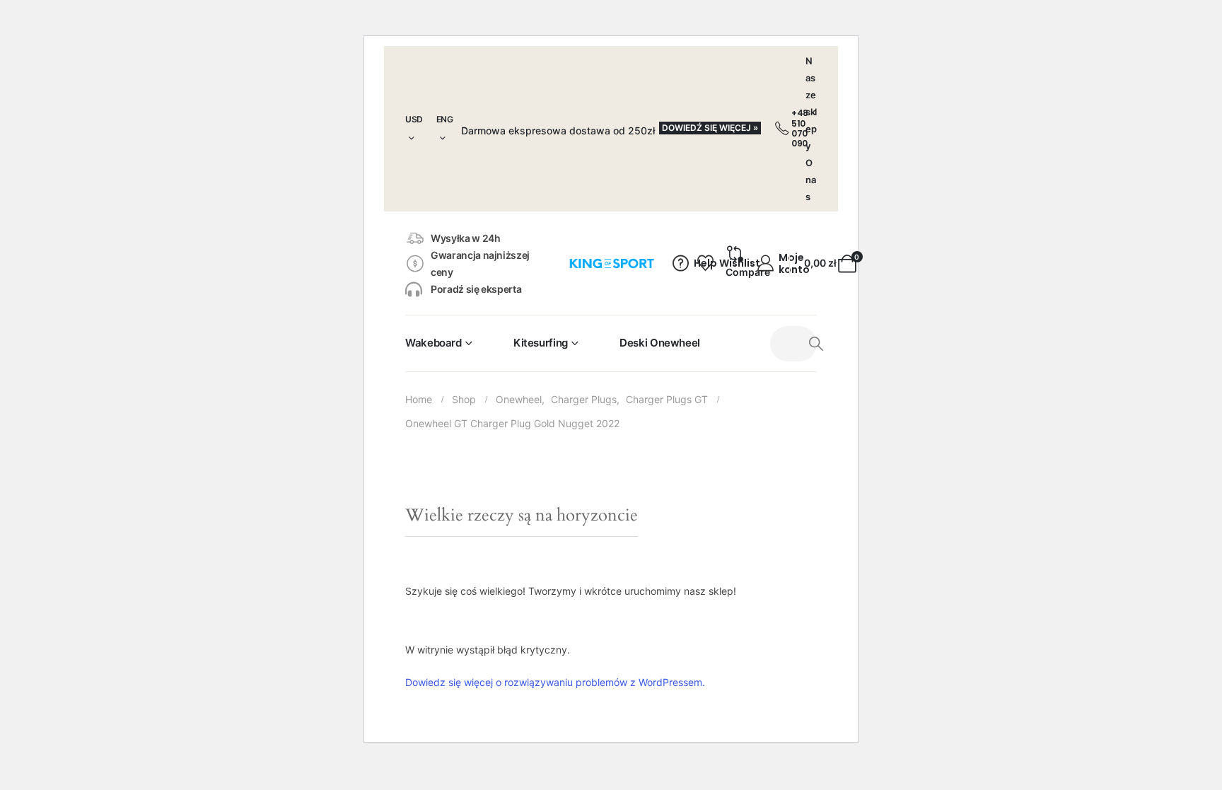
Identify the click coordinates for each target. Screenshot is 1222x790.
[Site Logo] (611, 264)
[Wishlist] (703, 263)
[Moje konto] (766, 264)
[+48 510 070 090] (781, 128)
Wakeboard (433, 342)
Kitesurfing (540, 342)
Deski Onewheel (659, 342)
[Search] (816, 343)
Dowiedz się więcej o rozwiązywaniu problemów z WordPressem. (555, 682)
